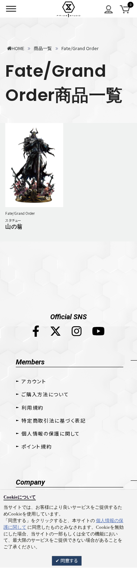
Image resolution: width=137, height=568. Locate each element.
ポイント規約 (36, 446)
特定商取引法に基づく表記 (53, 420)
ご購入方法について (45, 394)
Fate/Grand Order (20, 213)
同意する (68, 560)
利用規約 (32, 407)
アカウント (33, 381)
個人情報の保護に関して (50, 433)
